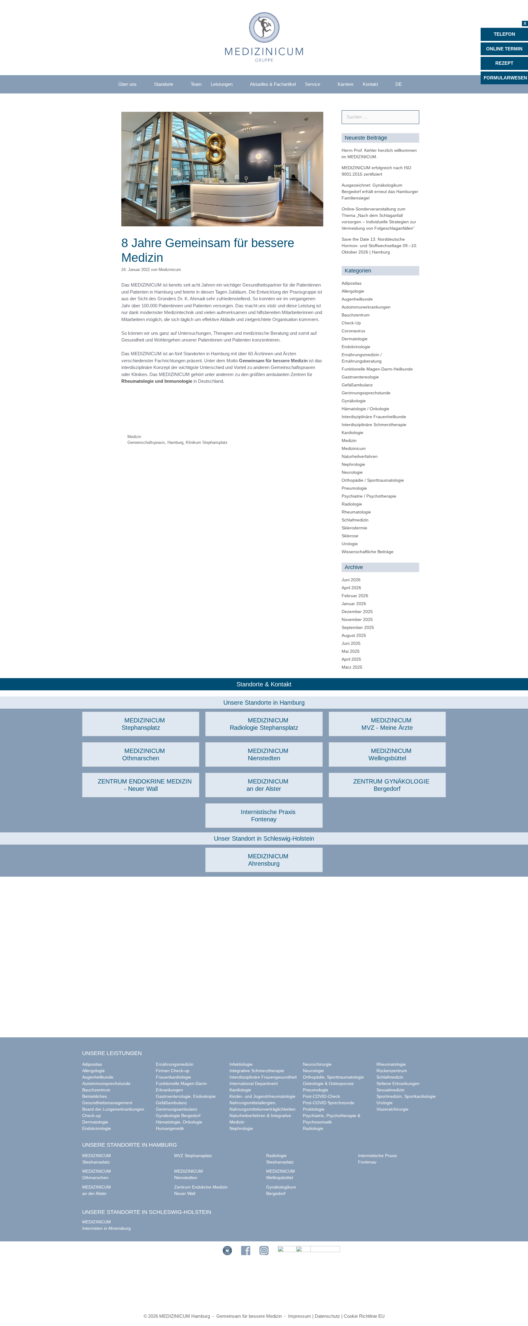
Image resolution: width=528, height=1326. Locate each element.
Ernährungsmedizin (174, 1064)
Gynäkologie (354, 400)
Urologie (350, 543)
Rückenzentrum (391, 1070)
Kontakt (370, 84)
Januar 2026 (354, 603)
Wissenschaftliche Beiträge (368, 551)
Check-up (91, 1115)
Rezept (504, 63)
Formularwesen (505, 77)
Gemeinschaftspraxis (146, 442)
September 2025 (358, 627)
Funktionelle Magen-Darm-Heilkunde (377, 369)
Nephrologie (353, 464)
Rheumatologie (356, 512)
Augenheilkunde (357, 299)
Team (196, 84)
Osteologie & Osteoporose (328, 1083)
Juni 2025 (351, 643)
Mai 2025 (351, 651)
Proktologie (313, 1109)
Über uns (127, 84)
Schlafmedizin (355, 519)
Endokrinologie (356, 346)
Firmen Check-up (172, 1070)
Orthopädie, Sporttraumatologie (333, 1077)
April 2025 (351, 659)
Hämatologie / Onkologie (365, 408)
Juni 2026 (351, 579)
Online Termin (504, 48)
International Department (253, 1083)
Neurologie (352, 472)
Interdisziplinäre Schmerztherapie (374, 424)
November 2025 (357, 619)
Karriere (346, 84)
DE (398, 84)
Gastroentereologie (360, 376)
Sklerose (350, 535)
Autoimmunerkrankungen (366, 307)
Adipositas (351, 283)
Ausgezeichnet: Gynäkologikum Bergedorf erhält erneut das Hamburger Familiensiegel (380, 191)
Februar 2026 (355, 595)
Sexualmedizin (390, 1089)
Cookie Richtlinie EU (364, 1316)
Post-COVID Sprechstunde (328, 1102)
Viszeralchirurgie (392, 1109)
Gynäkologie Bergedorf (178, 1115)
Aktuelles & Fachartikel (273, 84)
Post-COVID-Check (321, 1096)
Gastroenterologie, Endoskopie (186, 1096)
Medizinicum (354, 448)
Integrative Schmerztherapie (256, 1070)
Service (312, 84)
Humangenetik (170, 1128)
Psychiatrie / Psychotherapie (369, 496)
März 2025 (352, 667)
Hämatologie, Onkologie (179, 1122)
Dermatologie (355, 338)
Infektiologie (241, 1064)
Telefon (504, 34)
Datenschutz (327, 1316)
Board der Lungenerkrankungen (113, 1109)
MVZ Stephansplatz (193, 1155)
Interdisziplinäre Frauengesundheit (263, 1077)
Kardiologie (352, 432)
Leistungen (222, 84)
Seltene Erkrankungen (398, 1083)
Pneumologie (354, 488)
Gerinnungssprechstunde (366, 392)
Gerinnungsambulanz (176, 1109)
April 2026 (351, 587)
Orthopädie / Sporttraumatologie (373, 480)
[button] (140, 724)
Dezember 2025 (357, 611)
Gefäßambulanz (357, 384)
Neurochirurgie (317, 1064)
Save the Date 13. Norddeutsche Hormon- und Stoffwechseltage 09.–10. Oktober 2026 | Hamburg (379, 245)
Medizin (134, 436)
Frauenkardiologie (173, 1077)
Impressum (299, 1316)
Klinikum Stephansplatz (207, 442)
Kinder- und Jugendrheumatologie (262, 1096)
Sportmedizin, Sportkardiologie (406, 1096)
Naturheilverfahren (360, 456)
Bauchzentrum (356, 314)
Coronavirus (353, 330)
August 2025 (354, 635)
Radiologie (352, 504)
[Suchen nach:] (380, 117)
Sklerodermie (354, 527)
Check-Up (351, 322)
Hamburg (175, 442)
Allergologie (353, 291)
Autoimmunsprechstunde (106, 1083)
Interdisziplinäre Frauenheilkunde (374, 416)
